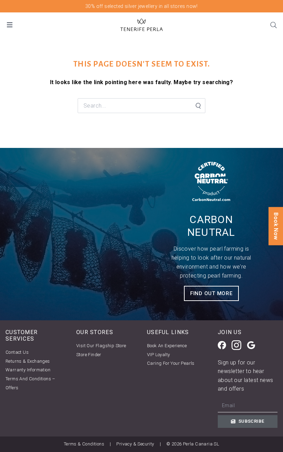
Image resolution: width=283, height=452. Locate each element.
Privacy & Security (135, 443)
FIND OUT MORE (211, 293)
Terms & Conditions (84, 443)
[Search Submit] (197, 105)
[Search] (273, 25)
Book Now (276, 226)
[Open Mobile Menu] (10, 25)
